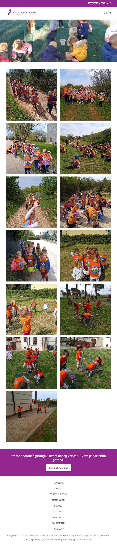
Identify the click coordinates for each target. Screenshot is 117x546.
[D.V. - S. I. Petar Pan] (21, 13)
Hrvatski (93, 3)
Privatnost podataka (99, 535)
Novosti (58, 505)
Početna (58, 482)
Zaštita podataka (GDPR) (37, 539)
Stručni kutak (58, 494)
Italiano (106, 3)
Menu (107, 13)
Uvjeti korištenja (79, 535)
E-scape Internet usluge (81, 539)
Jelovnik (58, 511)
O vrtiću (58, 488)
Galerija (58, 517)
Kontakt (59, 529)
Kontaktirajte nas (58, 467)
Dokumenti (58, 523)
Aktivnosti (58, 500)
